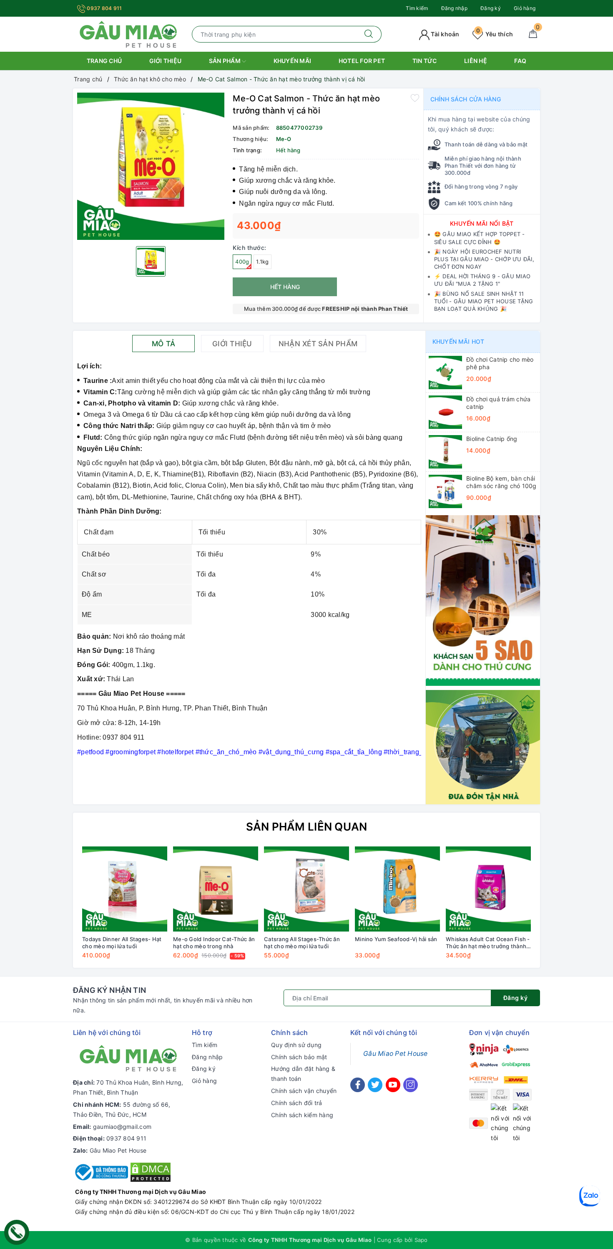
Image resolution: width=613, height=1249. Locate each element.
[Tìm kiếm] (369, 34)
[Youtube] (393, 1085)
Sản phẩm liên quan (306, 826)
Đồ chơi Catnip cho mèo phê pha (500, 363)
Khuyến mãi (293, 60)
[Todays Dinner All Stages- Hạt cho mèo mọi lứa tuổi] (124, 889)
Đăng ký (490, 8)
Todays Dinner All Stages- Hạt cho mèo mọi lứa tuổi (121, 942)
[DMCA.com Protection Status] (150, 1171)
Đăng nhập (454, 8)
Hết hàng (285, 286)
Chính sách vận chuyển (304, 1090)
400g (242, 261)
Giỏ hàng (524, 8)
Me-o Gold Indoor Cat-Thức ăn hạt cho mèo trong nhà (214, 942)
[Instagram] (410, 1085)
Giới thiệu (165, 60)
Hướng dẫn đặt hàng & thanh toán (303, 1073)
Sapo (421, 1239)
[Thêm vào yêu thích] (415, 98)
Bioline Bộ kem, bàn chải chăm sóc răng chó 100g (501, 482)
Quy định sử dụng (296, 1044)
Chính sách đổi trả (296, 1102)
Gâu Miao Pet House (118, 1150)
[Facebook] (357, 1085)
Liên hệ (475, 60)
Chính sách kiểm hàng (302, 1114)
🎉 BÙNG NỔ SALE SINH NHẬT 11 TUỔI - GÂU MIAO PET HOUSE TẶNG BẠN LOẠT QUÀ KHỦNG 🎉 (483, 301)
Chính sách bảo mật (299, 1056)
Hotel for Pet (362, 60)
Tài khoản (445, 34)
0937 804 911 (103, 8)
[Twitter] (375, 1085)
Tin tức (424, 60)
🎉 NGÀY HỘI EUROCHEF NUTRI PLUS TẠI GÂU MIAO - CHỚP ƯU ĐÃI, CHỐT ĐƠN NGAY (484, 259)
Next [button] (556, 908)
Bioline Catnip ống (492, 438)
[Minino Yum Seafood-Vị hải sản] (397, 889)
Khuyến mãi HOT (458, 341)
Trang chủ (104, 60)
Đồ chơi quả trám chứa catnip (498, 402)
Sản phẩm (225, 60)
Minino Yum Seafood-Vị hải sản (396, 939)
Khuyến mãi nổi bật (482, 223)
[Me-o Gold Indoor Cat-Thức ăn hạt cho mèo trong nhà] (215, 889)
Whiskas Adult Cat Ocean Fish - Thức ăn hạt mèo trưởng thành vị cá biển (488, 943)
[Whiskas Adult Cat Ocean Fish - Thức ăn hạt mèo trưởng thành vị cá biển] (488, 889)
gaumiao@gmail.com (122, 1126)
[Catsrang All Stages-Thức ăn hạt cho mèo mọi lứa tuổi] (306, 889)
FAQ (520, 60)
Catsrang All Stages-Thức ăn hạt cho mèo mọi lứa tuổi (302, 942)
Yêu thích (494, 34)
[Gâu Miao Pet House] (128, 33)
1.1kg (262, 261)
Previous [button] (56, 908)
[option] (150, 166)
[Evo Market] (483, 599)
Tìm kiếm (417, 8)
